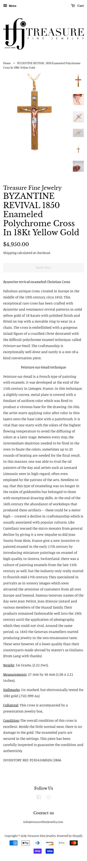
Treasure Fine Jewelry (41, 835)
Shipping (9, 253)
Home (7, 63)
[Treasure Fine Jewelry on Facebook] (38, 798)
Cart (80, 5)
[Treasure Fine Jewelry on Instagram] (48, 798)
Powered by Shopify (70, 835)
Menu (12, 5)
